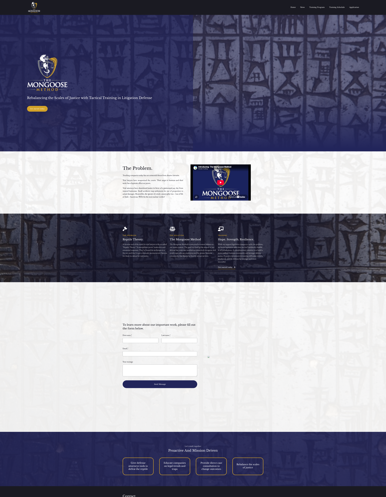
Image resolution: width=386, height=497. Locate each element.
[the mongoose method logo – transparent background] (34, 3)
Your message (128, 361)
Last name (165, 335)
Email (125, 348)
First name (127, 335)
